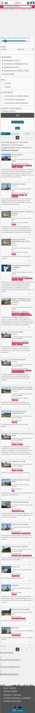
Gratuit (8, 83)
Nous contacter (9, 688)
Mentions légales (10, 691)
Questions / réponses (12, 695)
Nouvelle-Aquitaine (9, 142)
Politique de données (12, 701)
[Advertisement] (17, 23)
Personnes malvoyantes (15, 99)
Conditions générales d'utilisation (17, 698)
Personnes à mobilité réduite (17, 96)
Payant (8, 87)
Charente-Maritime (10, 666)
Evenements (6, 652)
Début (4, 49)
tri (18, 134)
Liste (3, 134)
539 (17, 710)
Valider (17, 128)
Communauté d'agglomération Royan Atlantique (16, 146)
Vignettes (15, 134)
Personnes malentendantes (16, 103)
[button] (17, 123)
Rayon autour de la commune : (14, 38)
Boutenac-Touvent (9, 673)
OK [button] (17, 115)
